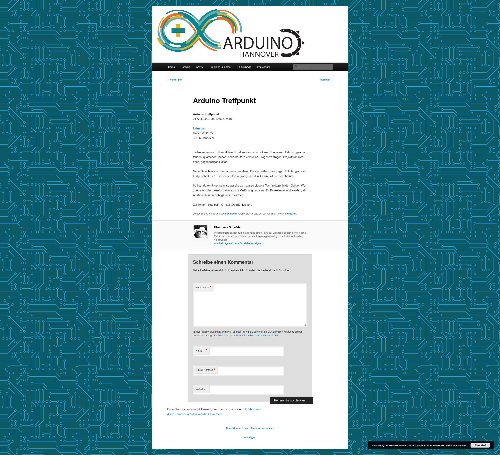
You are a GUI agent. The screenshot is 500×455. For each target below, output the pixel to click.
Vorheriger (174, 79)
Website (200, 389)
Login (245, 428)
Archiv (199, 67)
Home (171, 67)
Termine (185, 67)
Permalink (290, 213)
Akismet (222, 335)
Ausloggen (250, 437)
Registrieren (233, 428)
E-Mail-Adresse (206, 370)
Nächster (326, 79)
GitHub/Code (244, 67)
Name (201, 350)
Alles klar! (480, 445)
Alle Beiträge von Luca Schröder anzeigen (239, 243)
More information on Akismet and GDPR (257, 335)
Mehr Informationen (456, 445)
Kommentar (203, 287)
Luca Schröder (229, 213)
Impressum (263, 67)
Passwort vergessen (262, 428)
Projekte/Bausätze (220, 67)
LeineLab (199, 128)
